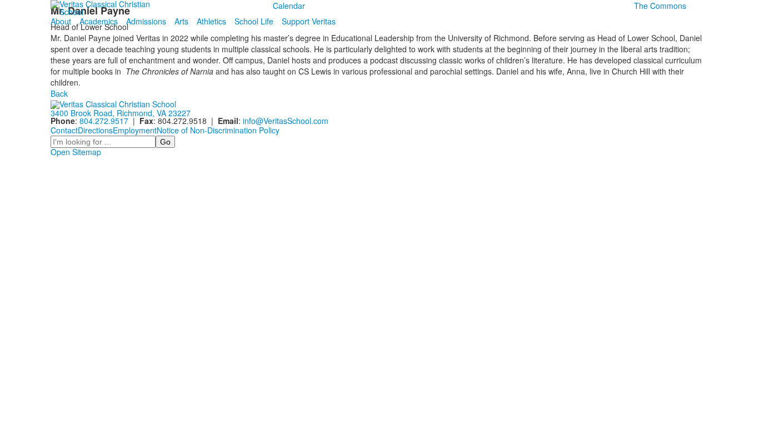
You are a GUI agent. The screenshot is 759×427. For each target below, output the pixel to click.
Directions (95, 130)
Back (59, 93)
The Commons (660, 5)
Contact (64, 130)
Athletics (211, 21)
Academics (98, 21)
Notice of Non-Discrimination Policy (218, 130)
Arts (181, 21)
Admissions (146, 21)
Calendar (289, 5)
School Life (253, 21)
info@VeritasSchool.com (285, 120)
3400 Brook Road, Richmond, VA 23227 (121, 112)
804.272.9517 (103, 120)
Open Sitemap (76, 151)
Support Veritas (309, 21)
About (61, 21)
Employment (135, 130)
